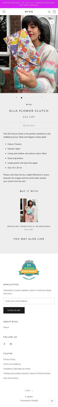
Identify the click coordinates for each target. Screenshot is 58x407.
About (6, 327)
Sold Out (29, 125)
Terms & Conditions (12, 364)
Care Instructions (10, 378)
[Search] (49, 12)
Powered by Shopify (29, 400)
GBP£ (27, 391)
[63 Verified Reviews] (29, 281)
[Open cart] (54, 11)
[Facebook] (4, 343)
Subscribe (14, 310)
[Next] (41, 97)
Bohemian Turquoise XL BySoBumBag (29, 226)
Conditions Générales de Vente (16, 368)
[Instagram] (11, 343)
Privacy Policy (9, 359)
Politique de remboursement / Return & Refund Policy (27, 373)
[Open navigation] (4, 12)
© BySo (29, 397)
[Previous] (16, 97)
